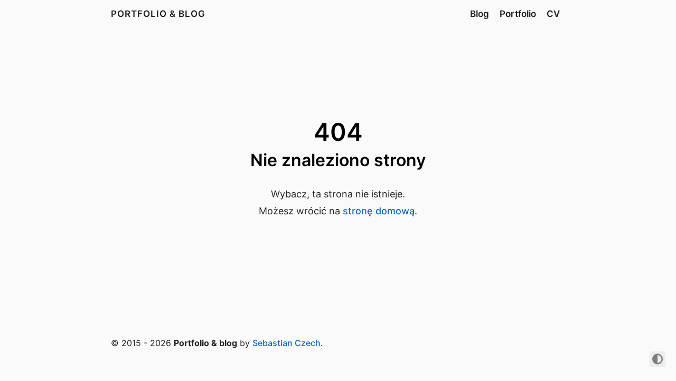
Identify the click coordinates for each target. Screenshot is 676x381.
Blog (479, 13)
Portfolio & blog (158, 13)
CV (553, 13)
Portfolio (518, 13)
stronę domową (379, 210)
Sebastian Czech (286, 343)
